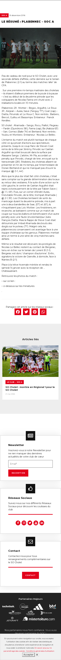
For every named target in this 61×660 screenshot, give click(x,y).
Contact (30, 575)
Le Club (10, 382)
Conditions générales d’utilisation (40, 651)
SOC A (4, 15)
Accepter (28, 654)
